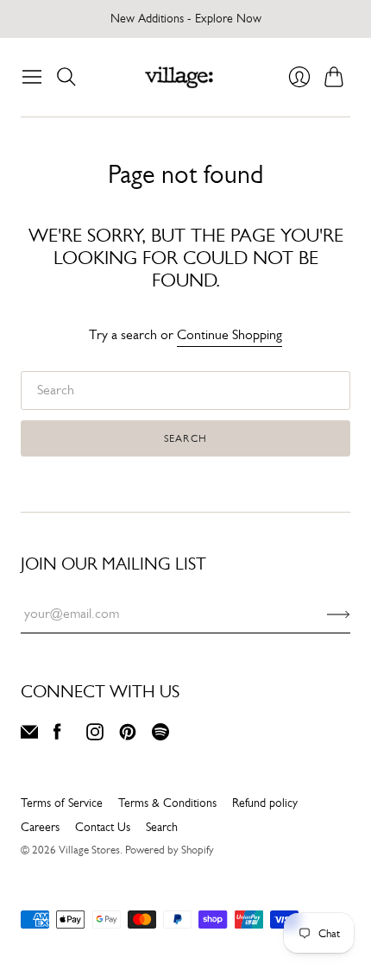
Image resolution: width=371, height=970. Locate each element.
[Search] (66, 76)
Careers (40, 827)
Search (185, 438)
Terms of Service (62, 802)
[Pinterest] (127, 736)
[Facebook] (57, 736)
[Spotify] (160, 736)
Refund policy (265, 802)
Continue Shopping (229, 335)
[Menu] (32, 77)
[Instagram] (95, 736)
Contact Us (102, 827)
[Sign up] (338, 613)
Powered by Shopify (169, 849)
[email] (29, 736)
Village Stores (89, 849)
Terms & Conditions (167, 802)
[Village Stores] (179, 77)
